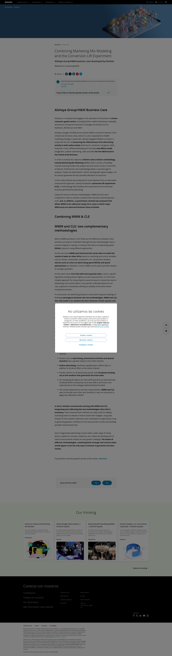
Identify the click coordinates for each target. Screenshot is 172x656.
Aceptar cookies (86, 335)
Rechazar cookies (86, 340)
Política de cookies (102, 327)
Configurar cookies (86, 345)
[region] (86, 328)
